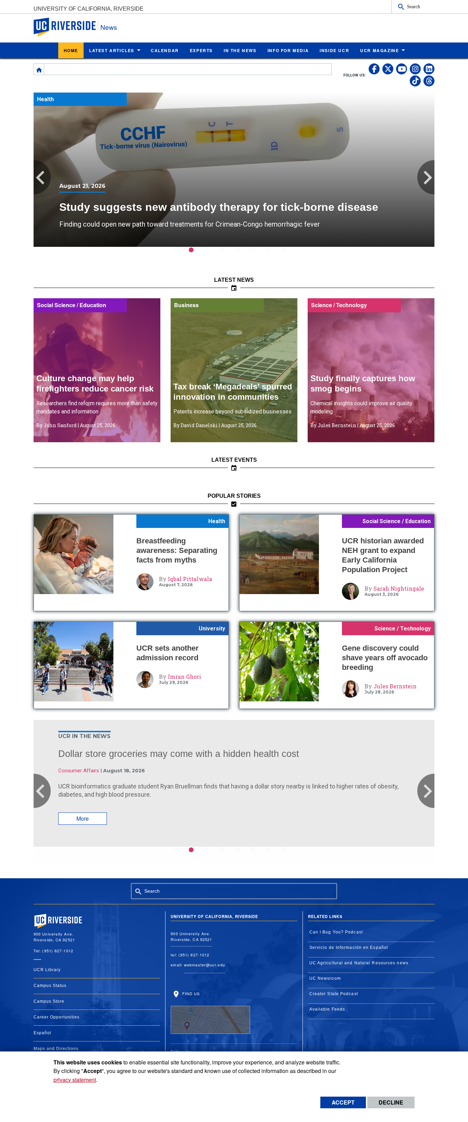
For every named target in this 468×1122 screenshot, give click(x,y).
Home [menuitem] (71, 50)
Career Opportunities (56, 1017)
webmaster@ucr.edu (204, 964)
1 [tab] (180, 254)
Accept (343, 1102)
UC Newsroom (325, 978)
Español (42, 1032)
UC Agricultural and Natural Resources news (358, 963)
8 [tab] (288, 254)
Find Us (190, 993)
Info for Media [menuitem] (288, 50)
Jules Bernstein (395, 686)
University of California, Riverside (89, 9)
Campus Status (50, 985)
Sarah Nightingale (398, 588)
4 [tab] (226, 254)
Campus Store (49, 1001)
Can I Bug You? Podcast (336, 932)
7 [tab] (272, 254)
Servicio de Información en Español (348, 947)
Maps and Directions (56, 1048)
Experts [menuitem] (201, 50)
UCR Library (47, 969)
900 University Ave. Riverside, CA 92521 (191, 936)
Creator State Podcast (333, 993)
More (82, 818)
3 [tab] (211, 254)
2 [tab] (195, 254)
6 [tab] (257, 254)
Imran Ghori (184, 676)
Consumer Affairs (78, 771)
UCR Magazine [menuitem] (379, 50)
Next (425, 177)
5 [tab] (241, 254)
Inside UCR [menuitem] (334, 50)
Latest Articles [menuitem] (111, 50)
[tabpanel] (234, 170)
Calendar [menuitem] (165, 50)
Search (413, 6)
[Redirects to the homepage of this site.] (39, 69)
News (108, 27)
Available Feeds (327, 1009)
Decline (391, 1102)
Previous (42, 177)
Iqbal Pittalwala (190, 578)
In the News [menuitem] (240, 50)
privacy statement (74, 1080)
